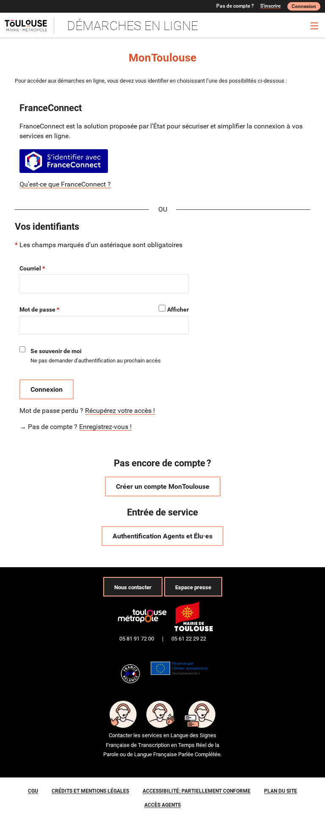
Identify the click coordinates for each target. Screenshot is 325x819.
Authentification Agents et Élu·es (162, 536)
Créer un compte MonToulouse (162, 486)
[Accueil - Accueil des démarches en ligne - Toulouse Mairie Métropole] (29, 25)
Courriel (30, 268)
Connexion (304, 6)
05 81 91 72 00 (136, 638)
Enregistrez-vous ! (105, 427)
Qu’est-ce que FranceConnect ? (65, 184)
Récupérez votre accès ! (120, 411)
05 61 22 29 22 (188, 638)
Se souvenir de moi (56, 351)
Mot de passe (37, 309)
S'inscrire (270, 6)
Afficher (178, 309)
